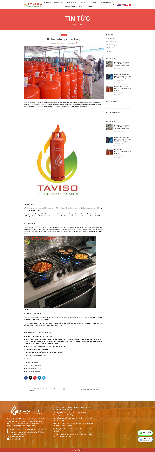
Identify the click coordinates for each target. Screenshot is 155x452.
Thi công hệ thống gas (32, 362)
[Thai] (127, 4)
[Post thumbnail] (109, 66)
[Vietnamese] (130, 4)
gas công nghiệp (33, 227)
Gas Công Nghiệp (111, 41)
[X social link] (30, 378)
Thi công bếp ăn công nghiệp (34, 368)
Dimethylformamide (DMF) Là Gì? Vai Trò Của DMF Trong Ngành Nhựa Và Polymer (122, 76)
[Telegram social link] (44, 378)
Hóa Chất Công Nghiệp (112, 45)
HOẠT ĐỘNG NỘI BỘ (111, 48)
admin (61, 43)
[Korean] (123, 4)
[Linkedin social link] (39, 378)
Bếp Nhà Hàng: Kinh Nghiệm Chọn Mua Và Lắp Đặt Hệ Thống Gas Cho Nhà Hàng (122, 63)
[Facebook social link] (26, 378)
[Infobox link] (77, 450)
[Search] (114, 5)
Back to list (63, 388)
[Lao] (125, 4)
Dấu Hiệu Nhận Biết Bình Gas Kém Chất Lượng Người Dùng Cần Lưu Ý (122, 88)
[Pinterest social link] (35, 378)
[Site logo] (33, 4)
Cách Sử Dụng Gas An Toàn (33, 365)
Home (74, 24)
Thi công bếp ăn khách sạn (33, 371)
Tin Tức (80, 24)
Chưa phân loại (110, 38)
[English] (118, 4)
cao (81, 227)
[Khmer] (120, 4)
